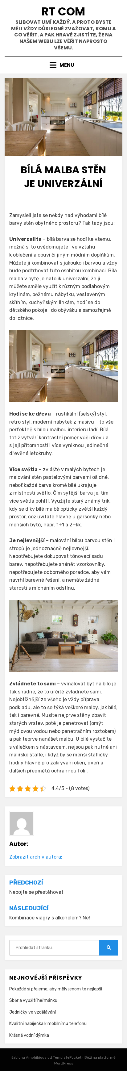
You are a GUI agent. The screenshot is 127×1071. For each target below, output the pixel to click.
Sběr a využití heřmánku (33, 1000)
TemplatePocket (67, 1057)
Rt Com (63, 11)
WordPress (63, 1063)
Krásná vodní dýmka (29, 1035)
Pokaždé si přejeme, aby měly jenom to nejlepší (55, 989)
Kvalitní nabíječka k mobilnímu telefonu (48, 1023)
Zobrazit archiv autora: (35, 857)
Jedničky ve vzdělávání (32, 1012)
